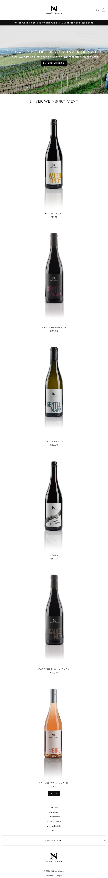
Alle (54, 793)
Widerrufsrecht (54, 821)
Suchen (54, 807)
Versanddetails (54, 826)
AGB (54, 830)
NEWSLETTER (53, 840)
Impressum (54, 812)
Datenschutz (54, 816)
